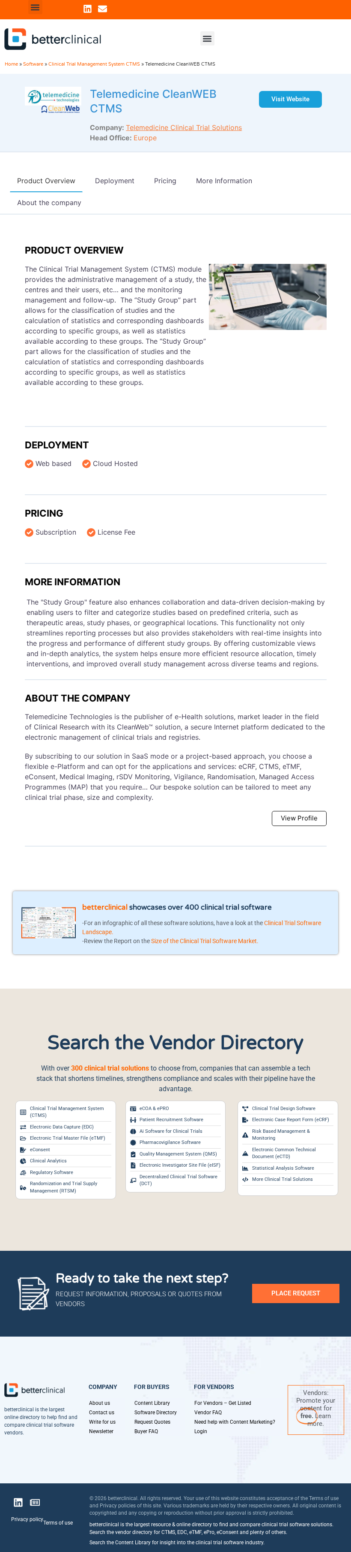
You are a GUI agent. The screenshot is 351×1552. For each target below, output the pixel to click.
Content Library (152, 1403)
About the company (78, 698)
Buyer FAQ (146, 1431)
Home (11, 64)
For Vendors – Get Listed (222, 1403)
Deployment (57, 445)
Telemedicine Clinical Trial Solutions (184, 127)
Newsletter (101, 1431)
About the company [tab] (49, 202)
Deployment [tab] (114, 180)
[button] (35, 7)
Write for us (102, 1422)
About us (99, 1403)
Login (200, 1431)
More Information (72, 581)
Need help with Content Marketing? (234, 1422)
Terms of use (58, 1523)
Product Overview (74, 250)
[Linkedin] (87, 8)
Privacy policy (27, 1519)
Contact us (101, 1413)
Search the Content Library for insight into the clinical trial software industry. (177, 1543)
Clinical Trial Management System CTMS (94, 64)
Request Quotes (152, 1422)
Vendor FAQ (208, 1413)
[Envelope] (102, 8)
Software (33, 64)
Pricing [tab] (165, 180)
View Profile (299, 818)
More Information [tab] (224, 180)
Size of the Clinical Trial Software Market (204, 941)
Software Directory (155, 1413)
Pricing (44, 513)
